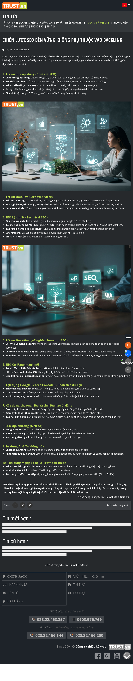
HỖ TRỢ (79, 593)
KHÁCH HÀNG (17, 584)
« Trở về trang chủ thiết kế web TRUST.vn (66, 564)
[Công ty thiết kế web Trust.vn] (14, 5)
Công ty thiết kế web (90, 646)
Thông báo (37, 26)
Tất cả (6, 22)
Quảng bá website (98, 22)
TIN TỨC (79, 584)
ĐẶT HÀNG (15, 601)
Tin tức (51, 26)
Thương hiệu (120, 22)
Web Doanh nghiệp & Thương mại (33, 22)
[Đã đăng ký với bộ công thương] (127, 656)
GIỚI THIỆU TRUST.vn (88, 576)
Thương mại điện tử (16, 26)
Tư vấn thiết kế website (70, 22)
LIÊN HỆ (13, 593)
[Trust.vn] (119, 646)
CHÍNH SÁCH (17, 576)
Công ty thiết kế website (110, 496)
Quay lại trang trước (119, 505)
